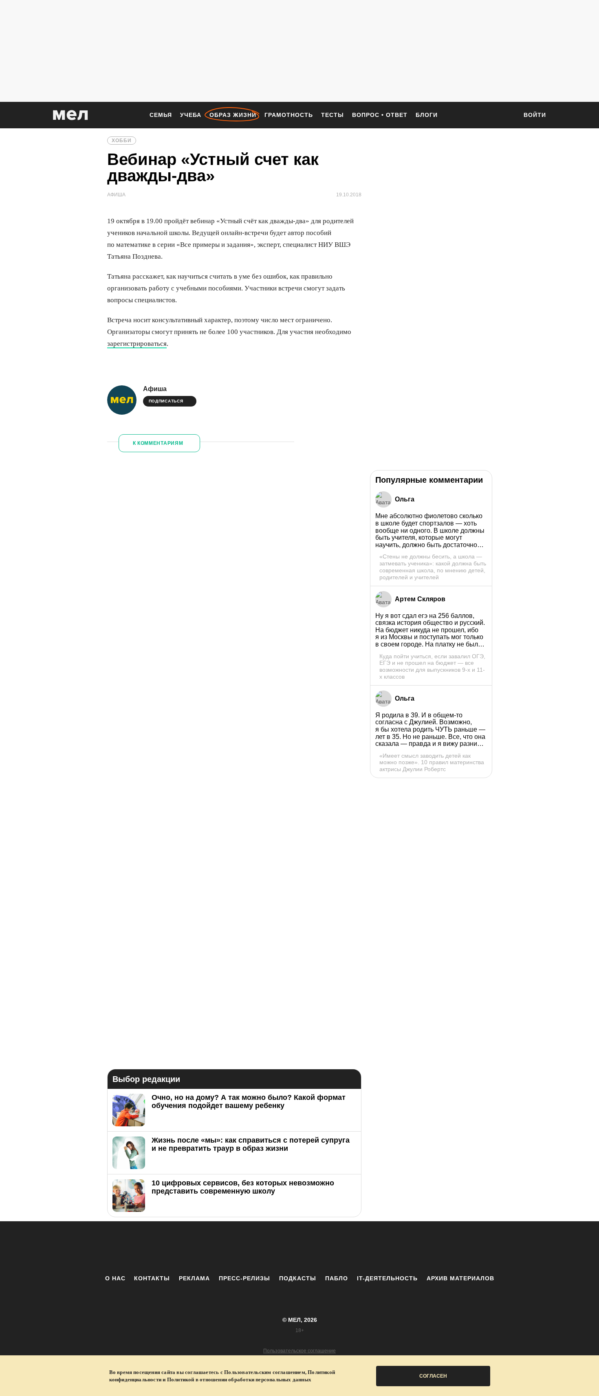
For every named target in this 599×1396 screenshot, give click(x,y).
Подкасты (297, 1278)
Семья (161, 115)
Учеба (190, 115)
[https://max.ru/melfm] (367, 1248)
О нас (115, 1278)
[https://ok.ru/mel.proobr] (344, 1248)
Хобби (122, 140)
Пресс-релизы (244, 1278)
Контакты (152, 1278)
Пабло (336, 1278)
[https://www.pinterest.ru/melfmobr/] (322, 1248)
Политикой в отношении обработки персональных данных (239, 1379)
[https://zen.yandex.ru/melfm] (254, 1248)
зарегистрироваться (137, 343)
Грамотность (288, 115)
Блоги (427, 115)
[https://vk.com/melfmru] (277, 1248)
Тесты (332, 115)
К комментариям (158, 443)
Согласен (433, 1376)
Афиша (155, 388)
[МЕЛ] (70, 115)
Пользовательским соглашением (264, 1372)
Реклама (194, 1278)
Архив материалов (460, 1278)
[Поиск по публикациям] (507, 116)
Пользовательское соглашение (299, 1351)
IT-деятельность (387, 1278)
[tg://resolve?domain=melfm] (232, 1248)
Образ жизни (232, 115)
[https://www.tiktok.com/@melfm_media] (299, 1248)
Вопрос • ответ (379, 115)
